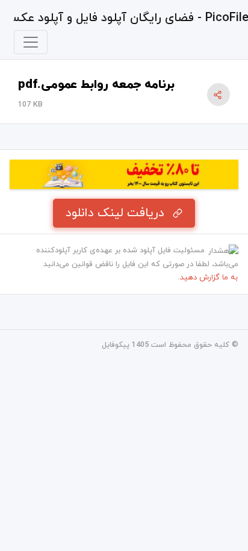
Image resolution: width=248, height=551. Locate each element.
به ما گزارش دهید (209, 277)
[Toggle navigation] (31, 42)
